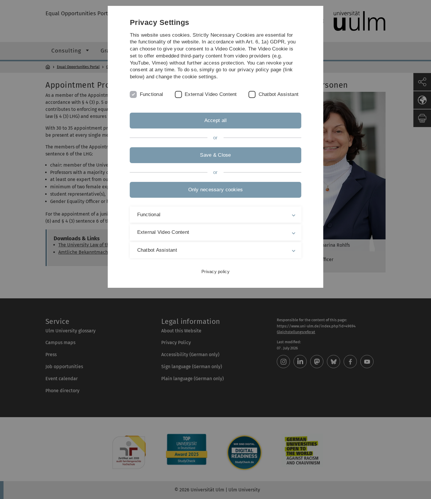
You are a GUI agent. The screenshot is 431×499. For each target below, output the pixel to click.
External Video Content (211, 94)
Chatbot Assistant (278, 94)
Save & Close (215, 155)
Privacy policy (215, 271)
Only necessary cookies (215, 189)
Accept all (215, 120)
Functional (151, 94)
